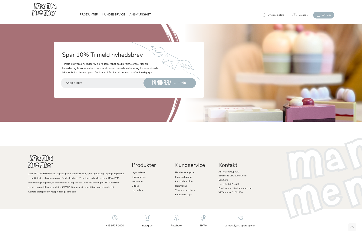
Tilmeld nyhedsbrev (185, 190)
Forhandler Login (183, 195)
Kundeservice (113, 14)
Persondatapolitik (184, 181)
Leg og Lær (137, 190)
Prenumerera (162, 82)
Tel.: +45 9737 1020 (229, 184)
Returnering (181, 186)
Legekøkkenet (139, 173)
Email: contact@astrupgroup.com (235, 188)
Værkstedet (137, 181)
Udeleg (135, 186)
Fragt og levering (183, 177)
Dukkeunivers (139, 177)
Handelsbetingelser (185, 173)
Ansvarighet (140, 14)
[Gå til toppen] (352, 227)
